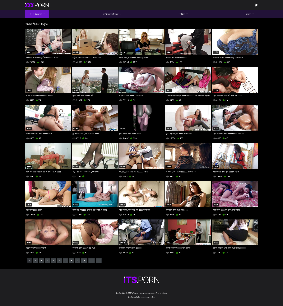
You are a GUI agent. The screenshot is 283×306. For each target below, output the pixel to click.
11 (91, 260)
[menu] (256, 5)
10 (84, 260)
